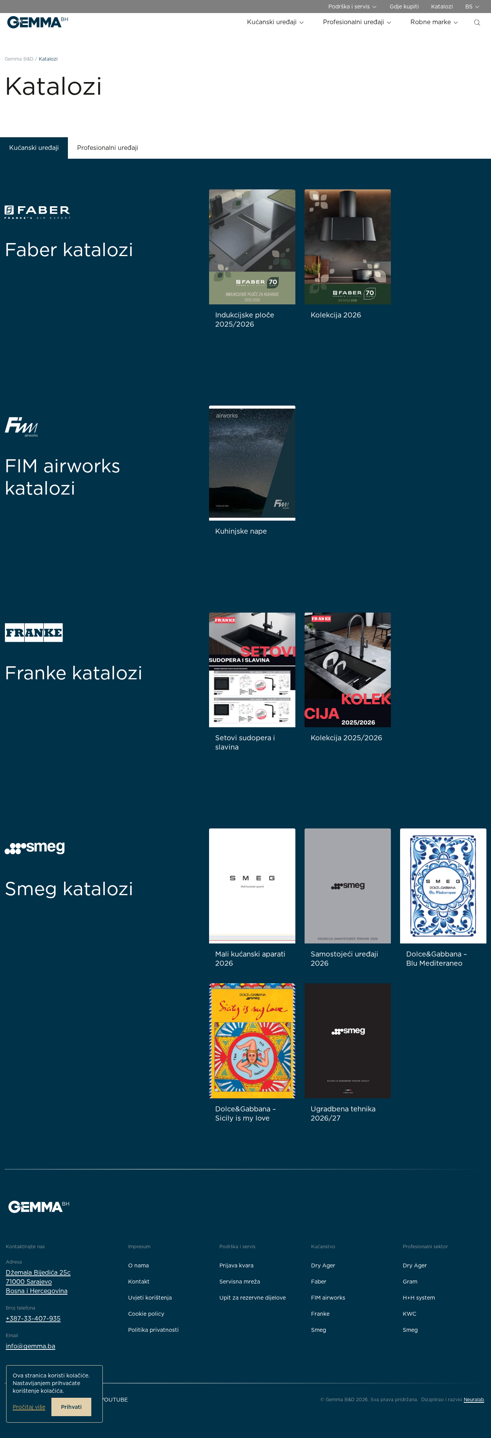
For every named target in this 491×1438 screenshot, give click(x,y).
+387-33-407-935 (33, 1318)
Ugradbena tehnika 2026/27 (343, 1113)
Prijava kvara (236, 1265)
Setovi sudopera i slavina (245, 742)
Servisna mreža (239, 1282)
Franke (320, 1314)
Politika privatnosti (153, 1330)
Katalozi (442, 6)
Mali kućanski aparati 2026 (250, 958)
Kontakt (139, 1282)
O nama (138, 1265)
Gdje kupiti (404, 6)
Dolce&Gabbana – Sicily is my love (245, 1113)
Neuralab (474, 1399)
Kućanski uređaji (272, 22)
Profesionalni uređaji (354, 22)
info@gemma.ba (30, 1346)
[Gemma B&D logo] (38, 22)
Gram (410, 1282)
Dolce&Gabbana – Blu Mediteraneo (436, 958)
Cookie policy (146, 1314)
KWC (409, 1314)
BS (469, 6)
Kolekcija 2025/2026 (346, 738)
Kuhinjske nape (241, 531)
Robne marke (431, 22)
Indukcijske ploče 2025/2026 (244, 319)
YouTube (114, 1400)
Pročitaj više (29, 1407)
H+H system (419, 1298)
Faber (318, 1282)
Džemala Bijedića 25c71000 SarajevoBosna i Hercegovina (38, 1282)
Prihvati (71, 1407)
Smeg (318, 1330)
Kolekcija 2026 (336, 315)
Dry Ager (323, 1265)
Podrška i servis (349, 6)
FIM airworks (328, 1298)
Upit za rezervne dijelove (252, 1298)
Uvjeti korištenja (150, 1298)
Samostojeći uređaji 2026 (344, 958)
